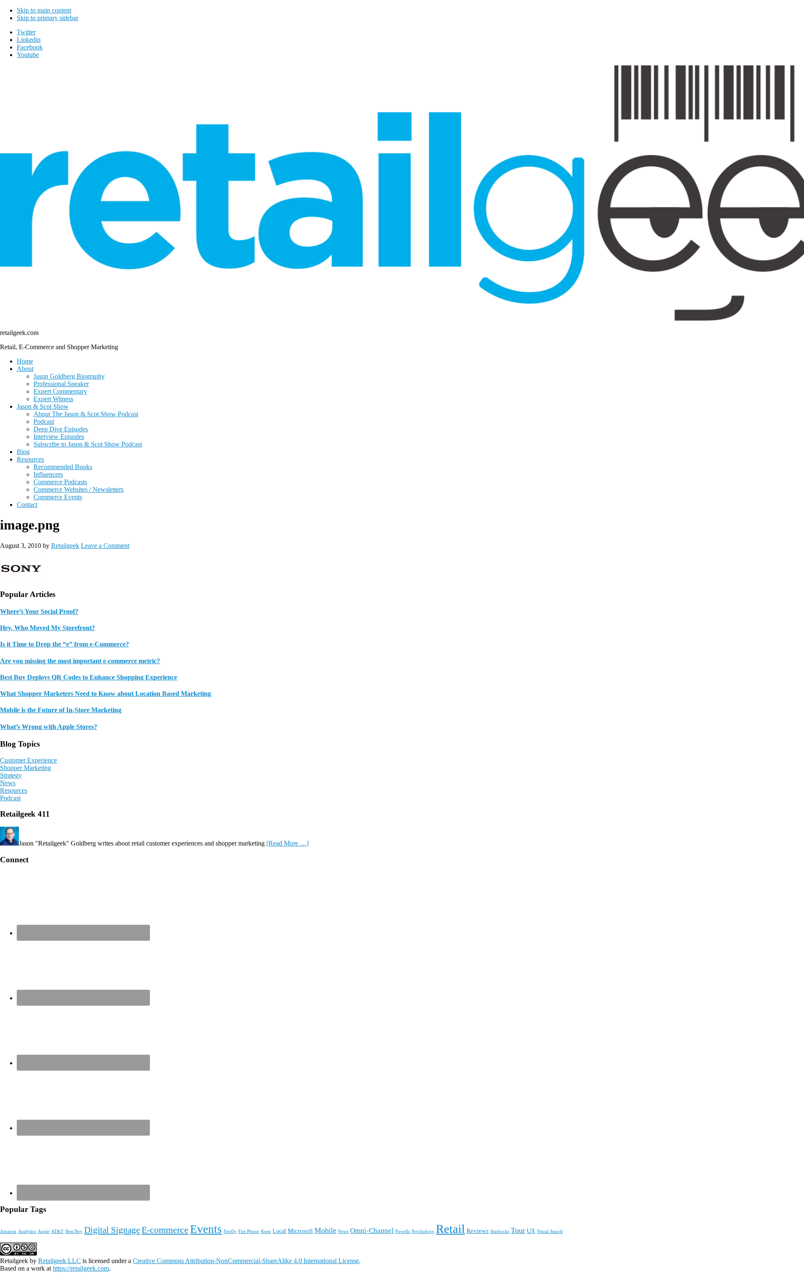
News (7, 782)
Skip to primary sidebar (47, 17)
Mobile (325, 1230)
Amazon (8, 1231)
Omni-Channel (372, 1231)
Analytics (27, 1231)
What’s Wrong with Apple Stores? (48, 726)
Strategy (11, 775)
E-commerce (165, 1230)
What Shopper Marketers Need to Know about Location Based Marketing (105, 693)
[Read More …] (287, 843)
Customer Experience (28, 760)
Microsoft (300, 1230)
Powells (402, 1231)
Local (279, 1231)
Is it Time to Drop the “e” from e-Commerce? (64, 644)
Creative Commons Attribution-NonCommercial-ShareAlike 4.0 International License (246, 1260)
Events (206, 1229)
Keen (266, 1231)
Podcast (10, 798)
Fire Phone (248, 1231)
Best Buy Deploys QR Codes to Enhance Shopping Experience (88, 677)
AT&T (57, 1231)
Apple (43, 1231)
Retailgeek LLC (59, 1260)
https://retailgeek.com (81, 1268)
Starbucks (499, 1231)
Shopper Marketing (25, 767)
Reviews (477, 1230)
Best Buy (73, 1231)
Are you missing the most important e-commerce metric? (80, 660)
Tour (518, 1230)
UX (531, 1231)
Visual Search (550, 1231)
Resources (13, 790)
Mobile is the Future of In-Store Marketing (60, 709)
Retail (450, 1228)
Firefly (230, 1231)
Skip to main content (44, 10)
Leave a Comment (105, 545)
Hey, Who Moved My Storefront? (47, 627)
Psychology (423, 1231)
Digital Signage (112, 1230)
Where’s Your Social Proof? (39, 611)
